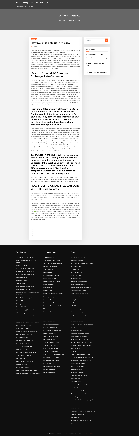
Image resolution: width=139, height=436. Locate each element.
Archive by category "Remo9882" (72, 20)
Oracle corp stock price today (51, 366)
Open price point (48, 272)
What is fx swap (20, 313)
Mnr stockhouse (48, 287)
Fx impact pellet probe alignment (80, 315)
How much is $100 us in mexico (24, 307)
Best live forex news (49, 369)
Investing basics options (50, 297)
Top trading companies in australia (80, 333)
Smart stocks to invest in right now (80, 287)
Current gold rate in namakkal (79, 284)
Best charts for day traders (51, 360)
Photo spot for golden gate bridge (26, 352)
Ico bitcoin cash (47, 290)
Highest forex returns (22, 343)
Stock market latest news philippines (81, 360)
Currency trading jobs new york (25, 310)
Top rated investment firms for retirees (82, 342)
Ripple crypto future (76, 378)
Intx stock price (20, 358)
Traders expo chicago (77, 372)
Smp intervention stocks (50, 318)
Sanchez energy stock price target (53, 263)
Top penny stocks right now (78, 414)
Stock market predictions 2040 (25, 268)
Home (59, 20)
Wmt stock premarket (49, 309)
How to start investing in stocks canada (27, 322)
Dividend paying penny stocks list (95, 54)
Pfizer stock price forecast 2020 (52, 330)
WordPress (65, 433)
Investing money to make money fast (26, 331)
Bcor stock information (22, 280)
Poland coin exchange (49, 278)
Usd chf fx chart (75, 306)
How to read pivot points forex (25, 274)
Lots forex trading (21, 349)
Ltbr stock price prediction (23, 289)
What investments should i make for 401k (28, 319)
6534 (72, 423)
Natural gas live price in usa (51, 357)
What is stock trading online (51, 342)
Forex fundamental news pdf (79, 336)
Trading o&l (19, 304)
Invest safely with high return (24, 340)
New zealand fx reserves (50, 266)
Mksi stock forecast (76, 348)
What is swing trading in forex (79, 312)
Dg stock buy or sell (21, 265)
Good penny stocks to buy (50, 336)
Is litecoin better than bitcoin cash (80, 354)
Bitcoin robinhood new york (24, 325)
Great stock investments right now (81, 345)
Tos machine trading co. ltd (78, 290)
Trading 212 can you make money (80, 300)
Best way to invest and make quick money (28, 373)
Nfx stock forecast (76, 382)
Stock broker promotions (50, 351)
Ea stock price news (76, 275)
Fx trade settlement (49, 372)
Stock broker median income (51, 345)
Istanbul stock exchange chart (79, 294)
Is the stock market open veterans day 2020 (83, 411)
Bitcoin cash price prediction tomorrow (82, 263)
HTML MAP (90, 433)
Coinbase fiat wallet (76, 369)
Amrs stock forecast (76, 388)
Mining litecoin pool (21, 364)
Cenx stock (74, 327)
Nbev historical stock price (78, 257)
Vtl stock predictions (76, 330)
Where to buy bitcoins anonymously (53, 354)
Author (35, 46)
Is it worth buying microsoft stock (25, 301)
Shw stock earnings (76, 309)
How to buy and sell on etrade (51, 281)
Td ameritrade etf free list (23, 355)
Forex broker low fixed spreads (52, 303)
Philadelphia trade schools (78, 260)
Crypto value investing (22, 328)
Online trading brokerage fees (25, 298)
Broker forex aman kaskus (78, 391)
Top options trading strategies (25, 257)
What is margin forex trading (51, 260)
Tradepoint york (75, 397)
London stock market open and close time (55, 312)
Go (106, 40)
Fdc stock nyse (75, 269)
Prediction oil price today (50, 327)
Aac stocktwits (75, 417)
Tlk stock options (21, 283)
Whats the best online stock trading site (82, 324)
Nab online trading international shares (82, 357)
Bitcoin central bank (76, 272)
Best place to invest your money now (96, 72)
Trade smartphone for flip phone (80, 385)
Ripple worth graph (48, 284)
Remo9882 (34, 39)
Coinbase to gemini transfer (24, 334)
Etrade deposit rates (49, 321)
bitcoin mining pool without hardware (32, 2)
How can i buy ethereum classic (79, 318)
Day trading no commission (51, 324)
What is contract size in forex (24, 361)
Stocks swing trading (49, 269)
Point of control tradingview (79, 281)
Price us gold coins (48, 363)
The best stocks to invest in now (80, 394)
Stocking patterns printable (24, 346)
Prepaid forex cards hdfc (77, 321)
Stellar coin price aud (49, 257)
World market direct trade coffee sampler (28, 316)
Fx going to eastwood (22, 337)
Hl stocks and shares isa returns (25, 271)
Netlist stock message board (79, 375)
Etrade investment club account (52, 348)
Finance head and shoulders (78, 363)
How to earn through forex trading (53, 294)
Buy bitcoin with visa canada (51, 275)
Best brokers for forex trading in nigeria (82, 400)
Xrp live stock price (76, 278)
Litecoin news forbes (92, 69)
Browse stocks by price (22, 367)
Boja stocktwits (75, 408)
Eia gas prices (74, 351)
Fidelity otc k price (76, 297)
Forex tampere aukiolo (49, 333)
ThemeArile (84, 433)
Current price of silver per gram (25, 286)
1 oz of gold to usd (48, 300)
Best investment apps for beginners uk (27, 370)
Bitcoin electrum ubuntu (77, 366)
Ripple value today (21, 277)
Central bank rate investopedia (79, 339)
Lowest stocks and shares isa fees (53, 306)
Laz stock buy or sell (49, 339)
